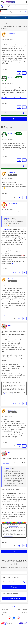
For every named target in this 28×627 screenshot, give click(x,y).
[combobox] (13, 12)
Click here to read (8, 393)
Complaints (3, 612)
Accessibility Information (21, 611)
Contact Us (24, 612)
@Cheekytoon (7, 218)
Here (12, 263)
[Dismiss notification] (26, 7)
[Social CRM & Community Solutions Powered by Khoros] (23, 623)
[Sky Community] (9, 2)
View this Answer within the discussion (14, 98)
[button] (26, 32)
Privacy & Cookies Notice (7, 611)
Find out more (5, 213)
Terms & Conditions (22, 609)
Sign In (26, 2)
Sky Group (3, 614)
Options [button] (3, 23)
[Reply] (24, 73)
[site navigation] (2, 2)
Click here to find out (13, 384)
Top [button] (15, 606)
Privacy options (4, 609)
